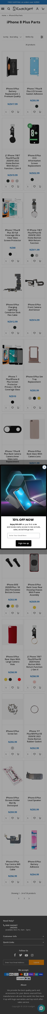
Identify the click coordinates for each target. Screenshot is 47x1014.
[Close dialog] (44, 467)
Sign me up (23, 543)
